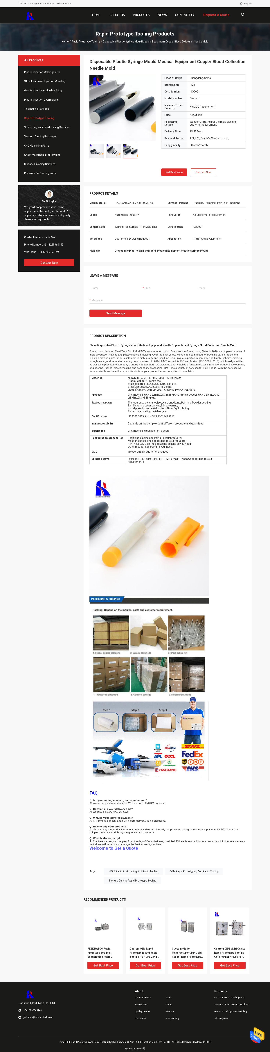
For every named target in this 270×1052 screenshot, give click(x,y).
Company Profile (143, 997)
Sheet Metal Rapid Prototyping (42, 154)
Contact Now (49, 262)
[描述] (243, 15)
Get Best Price (174, 172)
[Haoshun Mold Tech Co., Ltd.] (30, 15)
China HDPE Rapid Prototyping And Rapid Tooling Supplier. (88, 1042)
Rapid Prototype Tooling (86, 41)
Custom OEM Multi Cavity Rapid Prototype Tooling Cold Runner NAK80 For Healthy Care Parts (229, 953)
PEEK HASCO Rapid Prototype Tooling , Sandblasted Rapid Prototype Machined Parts (99, 953)
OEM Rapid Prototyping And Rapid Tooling (194, 871)
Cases (168, 1004)
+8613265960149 (48, 251)
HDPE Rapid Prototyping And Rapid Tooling (133, 871)
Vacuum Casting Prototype (40, 136)
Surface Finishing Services (39, 164)
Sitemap (169, 1011)
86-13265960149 (53, 244)
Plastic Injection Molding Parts (42, 72)
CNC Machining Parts (36, 145)
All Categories (221, 1018)
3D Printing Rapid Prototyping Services (47, 127)
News (168, 997)
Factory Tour (141, 1004)
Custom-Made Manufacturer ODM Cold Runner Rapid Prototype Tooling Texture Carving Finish (187, 953)
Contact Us (140, 1018)
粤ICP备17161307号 (135, 1048)
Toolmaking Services (36, 108)
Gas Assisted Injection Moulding (43, 90)
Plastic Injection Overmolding (41, 99)
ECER (208, 1042)
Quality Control (142, 1011)
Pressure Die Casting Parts (40, 173)
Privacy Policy (172, 1018)
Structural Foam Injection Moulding (44, 81)
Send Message (115, 313)
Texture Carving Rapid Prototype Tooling (132, 880)
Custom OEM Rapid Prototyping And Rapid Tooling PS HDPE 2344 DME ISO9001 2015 (143, 953)
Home (65, 41)
